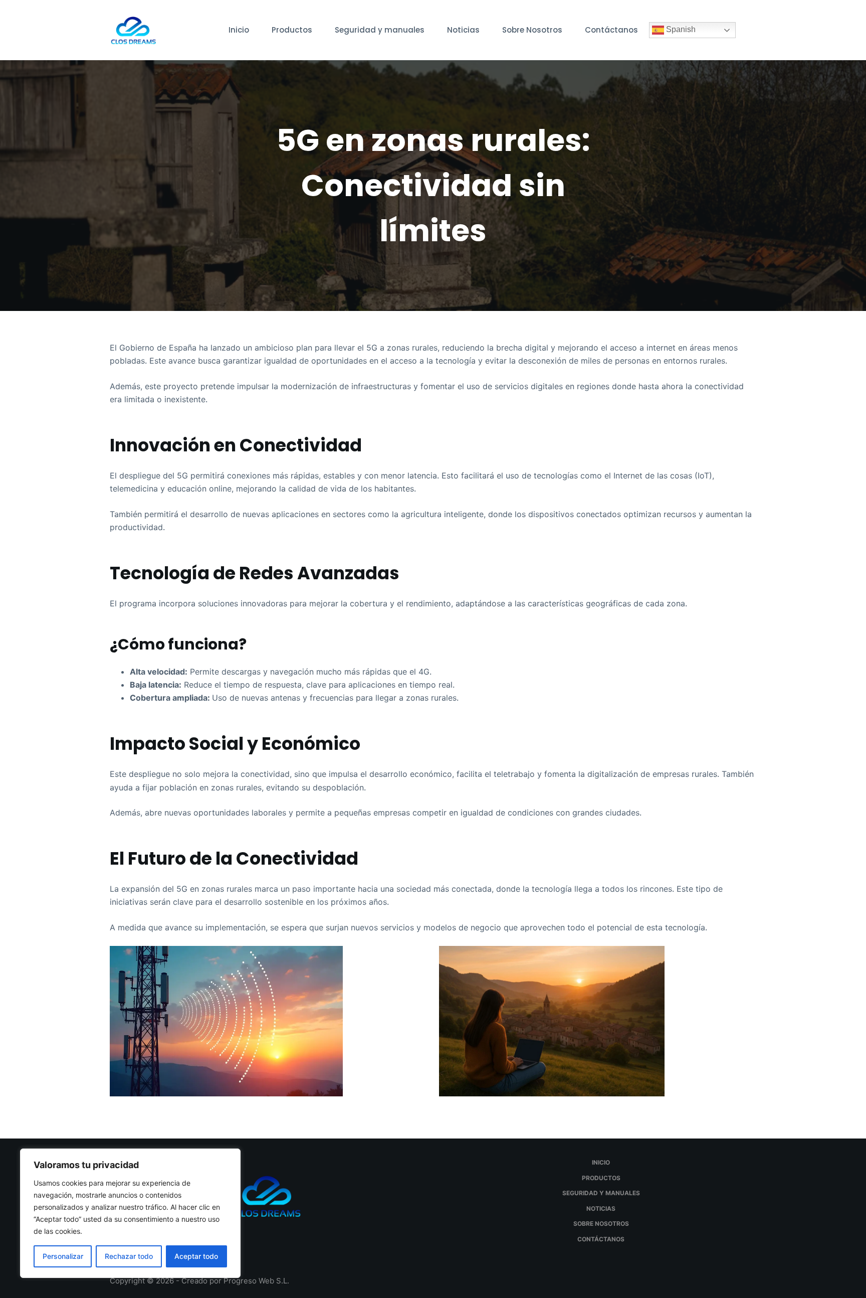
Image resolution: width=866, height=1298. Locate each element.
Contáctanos (611, 30)
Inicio (239, 30)
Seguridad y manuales (379, 30)
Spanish (680, 29)
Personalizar (63, 1256)
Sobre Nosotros (532, 30)
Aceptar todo (196, 1256)
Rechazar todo (129, 1256)
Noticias (463, 30)
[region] (130, 1213)
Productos (292, 30)
